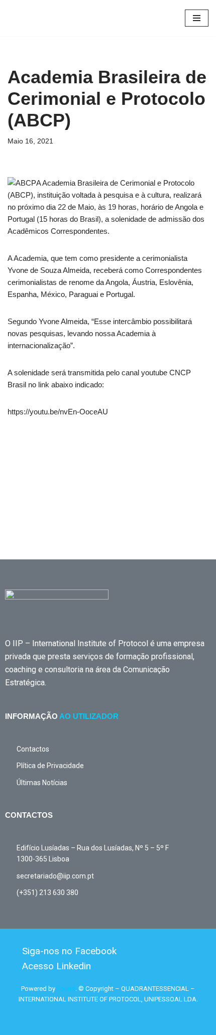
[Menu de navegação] (196, 18)
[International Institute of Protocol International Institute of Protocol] (38, 18)
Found (66, 988)
